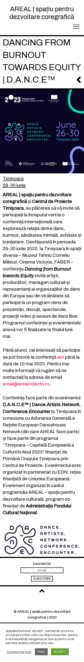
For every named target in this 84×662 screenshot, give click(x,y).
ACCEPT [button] (60, 651)
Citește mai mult (19, 652)
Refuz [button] (41, 651)
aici (60, 357)
